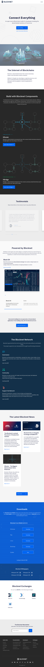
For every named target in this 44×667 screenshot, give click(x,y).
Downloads (5, 645)
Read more (6, 449)
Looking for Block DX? (21, 560)
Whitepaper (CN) (26, 572)
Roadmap (4, 647)
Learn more (4, 363)
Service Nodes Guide (16, 643)
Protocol (4, 642)
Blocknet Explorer (26, 648)
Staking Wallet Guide (16, 645)
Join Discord (4, 381)
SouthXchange (35, 643)
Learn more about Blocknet (22, 31)
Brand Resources (16, 648)
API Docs (24, 645)
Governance (15, 647)
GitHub (24, 643)
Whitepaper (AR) (26, 575)
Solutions (4, 643)
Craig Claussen (17, 223)
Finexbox (34, 645)
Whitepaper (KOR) (15, 575)
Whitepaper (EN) (14, 572)
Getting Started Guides (27, 642)
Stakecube (35, 647)
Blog (4, 648)
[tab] (13, 303)
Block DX (34, 642)
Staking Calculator (6, 650)
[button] (41, 2)
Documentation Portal (17, 642)
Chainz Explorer (26, 647)
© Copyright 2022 (22, 665)
